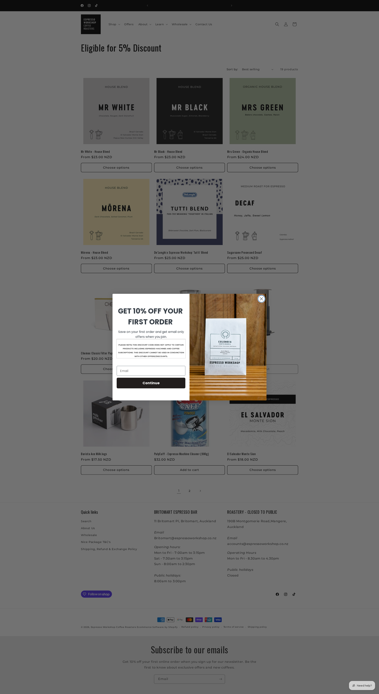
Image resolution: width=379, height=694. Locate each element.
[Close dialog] (261, 298)
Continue (151, 382)
